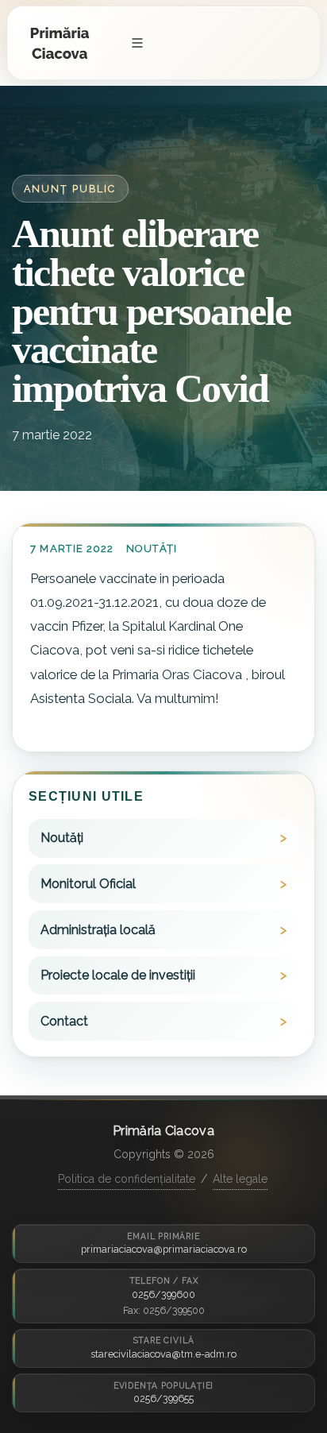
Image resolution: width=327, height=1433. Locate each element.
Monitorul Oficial (88, 883)
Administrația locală (98, 929)
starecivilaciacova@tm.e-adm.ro (163, 1354)
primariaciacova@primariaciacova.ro (164, 1249)
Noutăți (151, 548)
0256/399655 (163, 1398)
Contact (64, 1021)
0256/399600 (163, 1294)
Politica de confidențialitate (126, 1178)
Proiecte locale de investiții (117, 975)
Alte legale (240, 1178)
